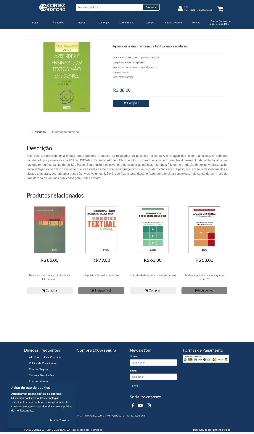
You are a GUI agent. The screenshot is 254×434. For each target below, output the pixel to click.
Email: (134, 370)
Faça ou (198, 10)
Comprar (132, 103)
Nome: (134, 356)
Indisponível (102, 290)
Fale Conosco (52, 357)
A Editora (34, 357)
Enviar (135, 385)
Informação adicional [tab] (66, 132)
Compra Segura (38, 369)
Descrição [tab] (39, 132)
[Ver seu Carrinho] (219, 9)
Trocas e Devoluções (41, 375)
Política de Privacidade (42, 363)
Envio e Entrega (38, 381)
